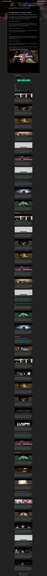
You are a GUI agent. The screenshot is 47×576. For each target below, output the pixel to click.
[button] (9, 10)
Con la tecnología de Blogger (24, 573)
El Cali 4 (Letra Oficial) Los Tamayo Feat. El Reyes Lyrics (21, 283)
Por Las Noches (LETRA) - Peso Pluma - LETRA (20, 472)
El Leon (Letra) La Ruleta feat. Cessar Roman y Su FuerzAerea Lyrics (23, 110)
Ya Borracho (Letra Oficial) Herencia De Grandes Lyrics (21, 338)
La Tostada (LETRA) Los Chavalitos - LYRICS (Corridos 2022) (22, 516)
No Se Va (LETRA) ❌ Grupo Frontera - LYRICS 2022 (21, 528)
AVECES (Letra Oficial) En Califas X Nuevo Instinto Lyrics (21, 220)
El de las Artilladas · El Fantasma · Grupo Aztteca (20, 148)
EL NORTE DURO (6, 1)
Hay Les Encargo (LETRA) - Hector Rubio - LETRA (21, 565)
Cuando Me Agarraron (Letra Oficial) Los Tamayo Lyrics (21, 193)
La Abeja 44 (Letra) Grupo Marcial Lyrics (19, 445)
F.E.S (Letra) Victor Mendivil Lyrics (19, 375)
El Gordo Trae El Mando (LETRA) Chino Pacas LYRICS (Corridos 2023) (23, 553)
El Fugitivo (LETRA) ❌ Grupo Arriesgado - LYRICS (21, 484)
